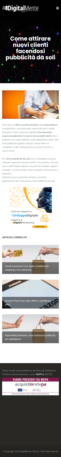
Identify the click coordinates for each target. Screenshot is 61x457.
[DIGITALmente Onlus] (20, 8)
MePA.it (40, 374)
